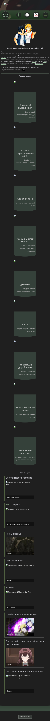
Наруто (34, 61)
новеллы (3, 63)
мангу (44, 61)
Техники (3, 57)
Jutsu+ (18, 14)
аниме (28, 67)
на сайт (5, 15)
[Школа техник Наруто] (25, 4)
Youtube (36, 15)
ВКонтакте (27, 15)
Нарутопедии (39, 63)
